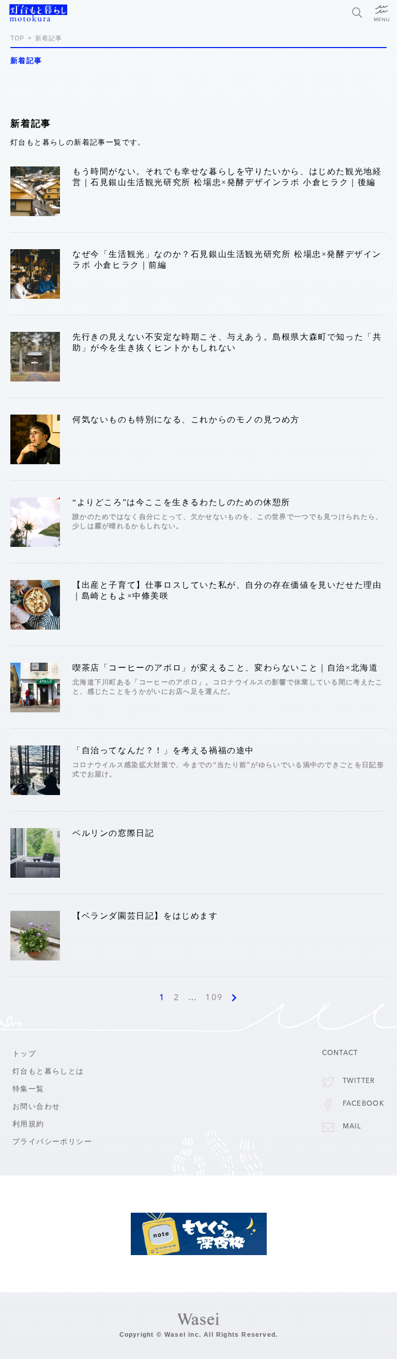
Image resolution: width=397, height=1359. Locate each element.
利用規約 (28, 1124)
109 (214, 998)
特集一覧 (28, 1089)
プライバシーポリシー (52, 1142)
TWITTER (359, 1081)
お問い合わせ (36, 1106)
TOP (17, 38)
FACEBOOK (364, 1104)
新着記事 (49, 38)
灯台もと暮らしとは (48, 1071)
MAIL (352, 1126)
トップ (24, 1054)
